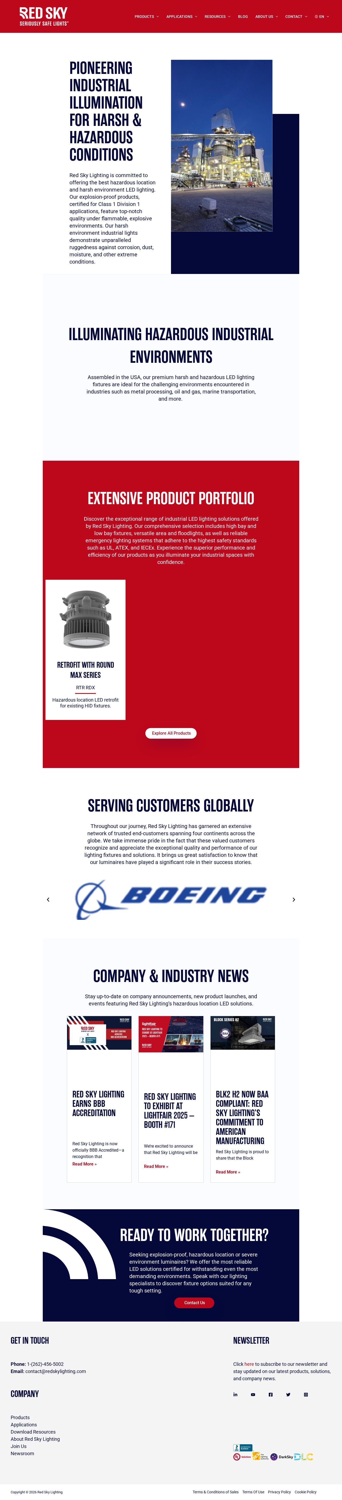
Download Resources (33, 1432)
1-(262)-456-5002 (37, 1364)
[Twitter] (288, 1394)
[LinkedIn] (235, 1394)
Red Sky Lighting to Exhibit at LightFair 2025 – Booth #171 (170, 1111)
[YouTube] (253, 1394)
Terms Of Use (253, 1492)
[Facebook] (271, 1394)
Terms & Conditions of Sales (216, 1492)
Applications (24, 1424)
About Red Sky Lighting (35, 1439)
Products (144, 16)
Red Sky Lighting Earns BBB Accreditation (98, 1104)
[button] (48, 899)
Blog (243, 16)
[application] (156, 16)
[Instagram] (306, 1394)
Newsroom (22, 1453)
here (249, 1364)
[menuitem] (322, 16)
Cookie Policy (306, 1492)
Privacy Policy (279, 1492)
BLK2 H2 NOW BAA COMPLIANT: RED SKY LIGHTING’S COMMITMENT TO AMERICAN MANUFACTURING (242, 1118)
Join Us (18, 1446)
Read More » (84, 1164)
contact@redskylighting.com (48, 1371)
